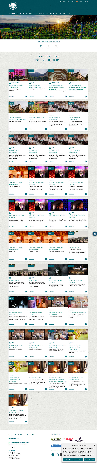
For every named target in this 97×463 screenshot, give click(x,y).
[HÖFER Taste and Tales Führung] (38, 172)
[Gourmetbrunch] (77, 237)
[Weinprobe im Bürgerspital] (77, 302)
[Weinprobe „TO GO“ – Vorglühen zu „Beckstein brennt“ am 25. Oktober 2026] (58, 367)
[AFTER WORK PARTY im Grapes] (38, 107)
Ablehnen (78, 459)
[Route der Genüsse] (13, 5)
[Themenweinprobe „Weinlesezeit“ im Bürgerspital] (77, 335)
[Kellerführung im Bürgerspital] (58, 107)
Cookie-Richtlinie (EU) (14, 438)
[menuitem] (64, 1)
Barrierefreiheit (30, 434)
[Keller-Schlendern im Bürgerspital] (58, 302)
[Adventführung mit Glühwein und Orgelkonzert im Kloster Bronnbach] (77, 75)
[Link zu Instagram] (85, 1)
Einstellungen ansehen (89, 459)
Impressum (11, 434)
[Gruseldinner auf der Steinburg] (58, 270)
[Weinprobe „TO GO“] (38, 367)
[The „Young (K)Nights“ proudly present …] (18, 172)
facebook (53, 455)
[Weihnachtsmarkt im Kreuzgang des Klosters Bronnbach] (58, 75)
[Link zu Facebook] (87, 1)
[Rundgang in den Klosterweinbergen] (38, 75)
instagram (57, 455)
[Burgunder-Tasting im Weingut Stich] (18, 75)
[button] (94, 445)
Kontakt (72, 1)
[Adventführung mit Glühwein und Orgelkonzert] (18, 107)
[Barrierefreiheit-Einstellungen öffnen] (95, 234)
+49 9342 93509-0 (65, 1)
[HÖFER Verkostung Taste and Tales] (58, 205)
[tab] (41, 47)
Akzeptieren (67, 459)
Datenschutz (23, 434)
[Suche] (69, 12)
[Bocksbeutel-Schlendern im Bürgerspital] (58, 335)
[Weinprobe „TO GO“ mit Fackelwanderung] (77, 367)
